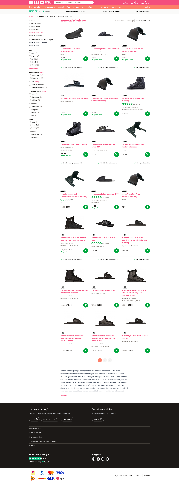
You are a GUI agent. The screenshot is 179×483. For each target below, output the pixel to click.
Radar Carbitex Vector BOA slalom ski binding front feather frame (134, 293)
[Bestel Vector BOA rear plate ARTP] (116, 250)
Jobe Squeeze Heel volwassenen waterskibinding (73, 195)
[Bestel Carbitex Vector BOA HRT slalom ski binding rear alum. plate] (116, 350)
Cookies (147, 475)
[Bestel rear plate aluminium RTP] (116, 58)
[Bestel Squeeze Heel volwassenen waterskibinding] (85, 207)
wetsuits (104, 7)
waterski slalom (34, 27)
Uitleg (41, 72)
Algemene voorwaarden (123, 475)
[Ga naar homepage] (40, 2)
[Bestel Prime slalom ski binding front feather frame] (85, 305)
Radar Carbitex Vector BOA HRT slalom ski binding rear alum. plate (103, 338)
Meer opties (33, 68)
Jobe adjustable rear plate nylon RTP (103, 145)
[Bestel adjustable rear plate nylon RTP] (116, 154)
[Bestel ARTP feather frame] (116, 305)
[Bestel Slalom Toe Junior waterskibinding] (147, 58)
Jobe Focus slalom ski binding (73, 144)
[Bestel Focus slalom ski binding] (85, 154)
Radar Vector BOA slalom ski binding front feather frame (73, 239)
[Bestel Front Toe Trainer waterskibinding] (147, 207)
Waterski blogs (34, 45)
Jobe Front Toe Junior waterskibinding (70, 50)
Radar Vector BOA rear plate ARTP (104, 239)
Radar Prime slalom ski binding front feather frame (74, 291)
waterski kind (34, 30)
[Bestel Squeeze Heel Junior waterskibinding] (147, 154)
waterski (61, 7)
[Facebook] (98, 459)
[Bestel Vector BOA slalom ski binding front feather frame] (85, 250)
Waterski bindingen (36, 32)
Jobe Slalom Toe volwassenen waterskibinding (104, 99)
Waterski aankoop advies (38, 42)
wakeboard (50, 7)
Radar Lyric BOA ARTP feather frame (135, 337)
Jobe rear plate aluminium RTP (105, 49)
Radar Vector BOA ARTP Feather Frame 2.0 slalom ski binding (134, 240)
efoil (83, 7)
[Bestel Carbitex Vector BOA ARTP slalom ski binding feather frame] (85, 350)
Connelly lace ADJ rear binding (74, 98)
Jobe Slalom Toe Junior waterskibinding (132, 50)
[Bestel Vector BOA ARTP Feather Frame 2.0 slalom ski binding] (147, 250)
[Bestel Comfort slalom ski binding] (147, 113)
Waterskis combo (35, 24)
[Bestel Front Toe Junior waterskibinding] (85, 58)
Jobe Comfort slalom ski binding (133, 99)
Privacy (138, 475)
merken (147, 7)
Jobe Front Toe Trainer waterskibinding (132, 195)
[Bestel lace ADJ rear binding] (85, 113)
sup (77, 7)
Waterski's (32, 21)
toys (97, 7)
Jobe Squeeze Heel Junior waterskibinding (133, 145)
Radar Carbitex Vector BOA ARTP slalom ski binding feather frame (72, 338)
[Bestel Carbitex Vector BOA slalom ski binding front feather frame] (147, 305)
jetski (90, 7)
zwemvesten (116, 7)
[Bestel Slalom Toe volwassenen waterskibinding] (116, 113)
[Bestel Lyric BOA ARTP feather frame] (147, 350)
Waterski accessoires (36, 35)
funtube (70, 7)
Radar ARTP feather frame (103, 290)
